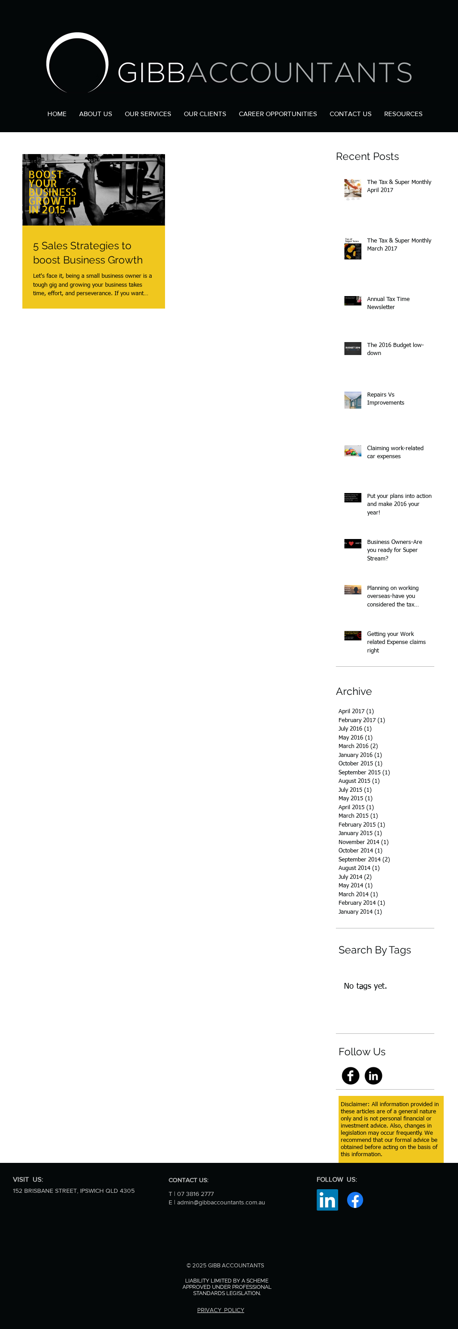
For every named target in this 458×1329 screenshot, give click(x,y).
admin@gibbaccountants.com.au (221, 1202)
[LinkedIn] (327, 1200)
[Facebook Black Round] (351, 1076)
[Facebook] (355, 1200)
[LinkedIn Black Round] (373, 1076)
